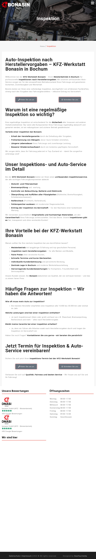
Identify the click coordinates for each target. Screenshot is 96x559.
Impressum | (27, 556)
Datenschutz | (15, 556)
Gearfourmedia (80, 556)
